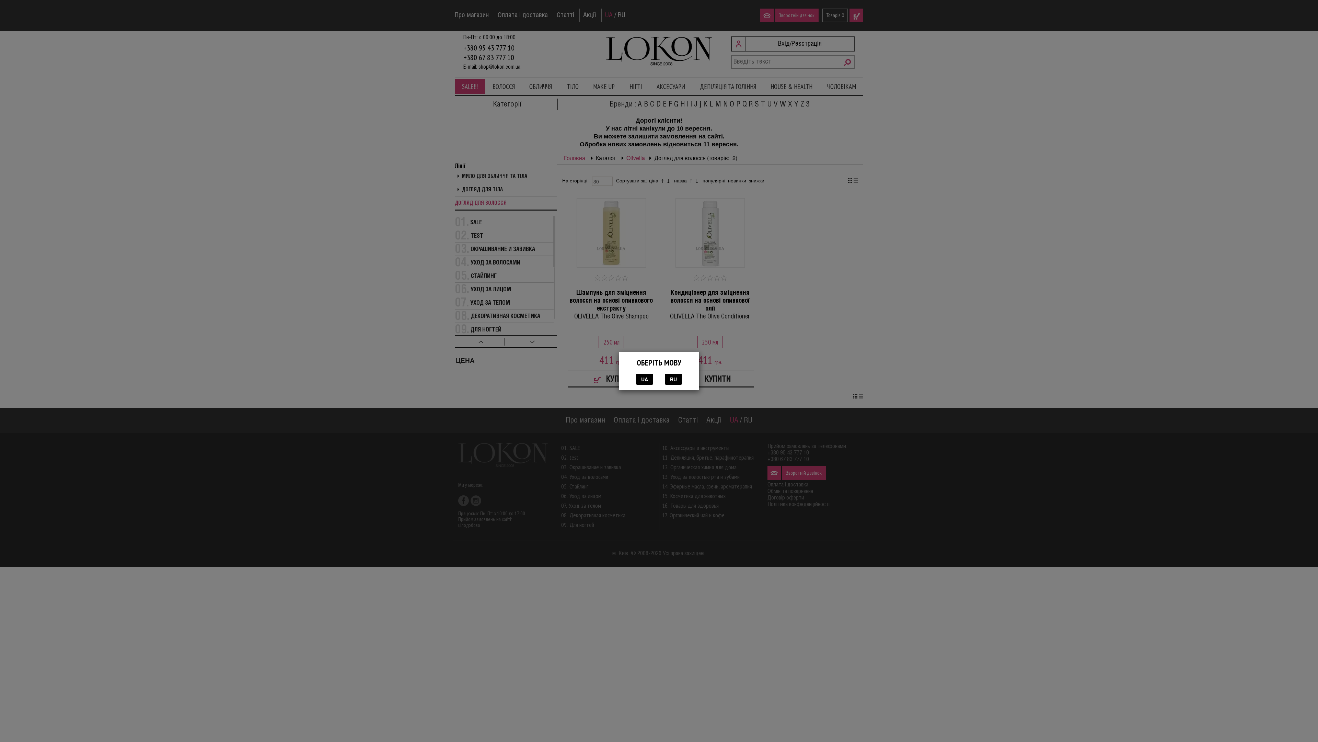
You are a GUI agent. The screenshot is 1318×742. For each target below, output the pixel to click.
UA (644, 379)
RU (673, 379)
